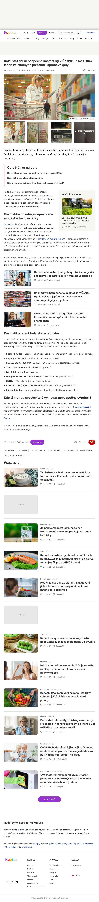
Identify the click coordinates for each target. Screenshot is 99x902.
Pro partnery (76, 865)
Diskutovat (37, 442)
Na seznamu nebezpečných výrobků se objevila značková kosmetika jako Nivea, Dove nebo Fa (49, 276)
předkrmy (89, 843)
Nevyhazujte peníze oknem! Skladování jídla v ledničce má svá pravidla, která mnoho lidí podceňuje (49, 586)
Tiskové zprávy (32, 876)
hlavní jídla (56, 843)
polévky (80, 843)
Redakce (30, 872)
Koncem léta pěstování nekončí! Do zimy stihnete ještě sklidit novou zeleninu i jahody (49, 696)
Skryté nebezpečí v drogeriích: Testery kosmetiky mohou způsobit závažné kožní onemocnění (49, 316)
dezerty (46, 843)
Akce (33, 33)
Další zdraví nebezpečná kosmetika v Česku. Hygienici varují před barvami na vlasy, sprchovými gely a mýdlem (49, 297)
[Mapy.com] (17, 882)
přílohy (7, 847)
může (23, 261)
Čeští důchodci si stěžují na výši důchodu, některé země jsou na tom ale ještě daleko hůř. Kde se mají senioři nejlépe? (49, 751)
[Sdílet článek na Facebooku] (75, 442)
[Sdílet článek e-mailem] (85, 442)
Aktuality (7, 70)
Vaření (42, 469)
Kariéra (30, 880)
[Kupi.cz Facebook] (7, 882)
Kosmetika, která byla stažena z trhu (25, 178)
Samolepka (54, 876)
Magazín (42, 33)
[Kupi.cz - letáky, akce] (10, 33)
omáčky (72, 843)
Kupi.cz (38, 822)
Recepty (52, 33)
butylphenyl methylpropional (52, 239)
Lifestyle (43, 524)
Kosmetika (9, 224)
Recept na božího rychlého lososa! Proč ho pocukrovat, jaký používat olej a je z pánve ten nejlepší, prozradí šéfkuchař (49, 559)
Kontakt (30, 869)
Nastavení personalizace (36, 887)
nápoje (65, 843)
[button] (49, 799)
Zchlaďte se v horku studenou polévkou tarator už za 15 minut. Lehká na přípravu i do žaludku (49, 476)
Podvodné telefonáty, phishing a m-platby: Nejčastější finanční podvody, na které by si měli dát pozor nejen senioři (49, 724)
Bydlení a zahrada (47, 579)
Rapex (7, 418)
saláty (13, 847)
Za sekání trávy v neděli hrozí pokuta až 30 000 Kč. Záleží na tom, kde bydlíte (77, 210)
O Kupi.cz (31, 865)
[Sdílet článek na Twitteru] (80, 442)
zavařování (27, 847)
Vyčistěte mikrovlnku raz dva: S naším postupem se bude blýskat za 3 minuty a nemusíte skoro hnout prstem (49, 778)
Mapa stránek (32, 883)
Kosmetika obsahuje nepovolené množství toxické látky (34, 173)
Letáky (25, 33)
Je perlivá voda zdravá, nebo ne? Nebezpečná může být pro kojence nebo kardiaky (49, 531)
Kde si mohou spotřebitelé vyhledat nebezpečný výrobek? (35, 183)
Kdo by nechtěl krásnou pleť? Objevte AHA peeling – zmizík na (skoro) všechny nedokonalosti (49, 669)
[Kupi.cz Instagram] (12, 882)
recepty (36, 843)
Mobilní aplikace (56, 865)
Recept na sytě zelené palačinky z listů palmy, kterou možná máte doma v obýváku (49, 642)
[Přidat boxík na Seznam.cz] (91, 442)
